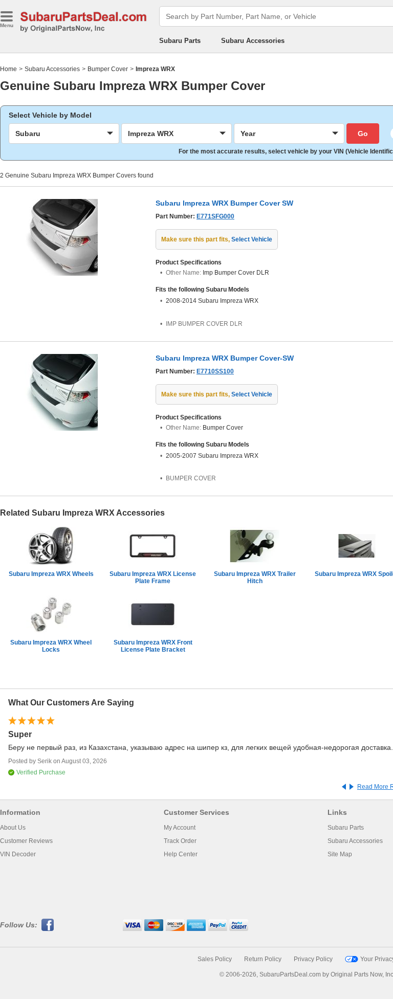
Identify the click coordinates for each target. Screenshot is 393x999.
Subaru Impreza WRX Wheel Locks (51, 646)
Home (8, 69)
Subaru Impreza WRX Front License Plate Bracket (153, 646)
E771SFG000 (215, 216)
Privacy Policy (313, 959)
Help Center (181, 854)
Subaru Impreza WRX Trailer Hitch (255, 577)
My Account (179, 827)
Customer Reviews (26, 841)
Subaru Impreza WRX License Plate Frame (153, 577)
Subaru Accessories (253, 41)
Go (363, 133)
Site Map (340, 854)
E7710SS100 (215, 371)
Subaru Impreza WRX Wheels (51, 574)
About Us (13, 827)
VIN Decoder (18, 854)
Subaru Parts (180, 41)
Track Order (180, 841)
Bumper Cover (108, 69)
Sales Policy (215, 959)
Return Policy (262, 959)
